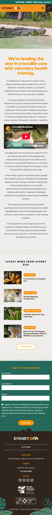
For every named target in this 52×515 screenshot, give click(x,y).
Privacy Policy (14, 509)
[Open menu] (42, 8)
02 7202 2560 (26, 471)
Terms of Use (25, 509)
